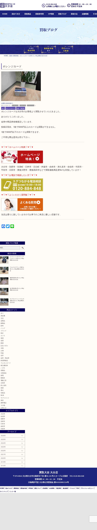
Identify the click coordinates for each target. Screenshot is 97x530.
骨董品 (3, 370)
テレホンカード (6, 363)
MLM (2, 395)
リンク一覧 (12, 491)
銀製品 (3, 323)
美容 (2, 400)
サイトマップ (4, 491)
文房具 (3, 383)
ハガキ (3, 368)
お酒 (2, 350)
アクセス (72, 488)
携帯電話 (3, 403)
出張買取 (51, 488)
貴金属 (3, 316)
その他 (3, 405)
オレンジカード (10, 108)
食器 (2, 338)
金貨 (2, 340)
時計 (2, 333)
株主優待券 (4, 365)
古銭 (2, 348)
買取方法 (74, 14)
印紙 (2, 353)
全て (3, 108)
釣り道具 (3, 385)
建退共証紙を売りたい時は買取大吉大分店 (17, 278)
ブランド (3, 331)
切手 (2, 355)
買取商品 (27, 14)
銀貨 (2, 343)
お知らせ (3, 408)
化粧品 (3, 393)
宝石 (2, 318)
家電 (2, 375)
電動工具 (3, 380)
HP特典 (51, 14)
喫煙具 (3, 378)
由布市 (3, 426)
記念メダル (4, 345)
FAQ (77, 488)
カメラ (3, 335)
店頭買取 (45, 488)
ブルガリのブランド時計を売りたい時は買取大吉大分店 (17, 269)
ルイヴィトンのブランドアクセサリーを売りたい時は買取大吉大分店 (17, 258)
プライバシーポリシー (87, 488)
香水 (2, 390)
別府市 (3, 421)
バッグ (3, 328)
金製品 (3, 321)
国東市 (3, 419)
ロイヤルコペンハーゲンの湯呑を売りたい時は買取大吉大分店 (17, 300)
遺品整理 (65, 488)
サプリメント (5, 398)
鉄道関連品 (4, 360)
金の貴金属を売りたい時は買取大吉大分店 (17, 289)
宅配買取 (58, 488)
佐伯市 (3, 416)
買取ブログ (62, 14)
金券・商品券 (20, 108)
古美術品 (3, 373)
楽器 (2, 388)
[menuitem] (5, 14)
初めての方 (16, 14)
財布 (2, 326)
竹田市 (3, 429)
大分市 (3, 414)
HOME (4, 14)
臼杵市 (3, 424)
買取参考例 (39, 14)
